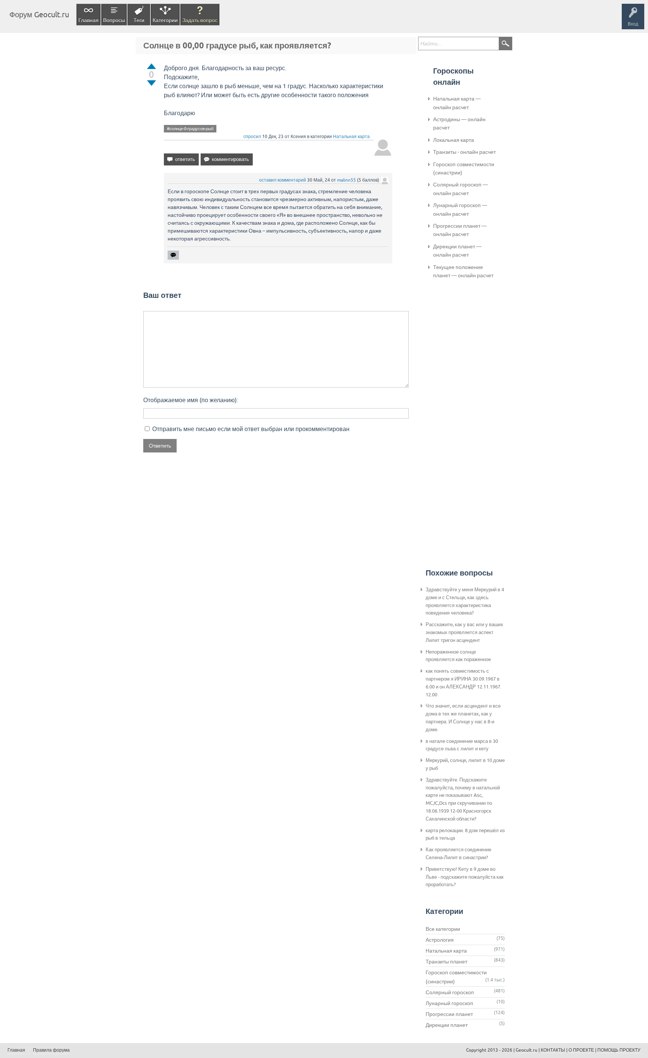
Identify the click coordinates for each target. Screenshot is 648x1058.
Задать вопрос (200, 20)
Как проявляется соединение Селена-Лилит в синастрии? (458, 853)
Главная (88, 20)
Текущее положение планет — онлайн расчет (463, 271)
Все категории (443, 929)
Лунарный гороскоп (449, 1003)
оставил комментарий (282, 180)
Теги (139, 20)
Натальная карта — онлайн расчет (457, 103)
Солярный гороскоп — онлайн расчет (460, 189)
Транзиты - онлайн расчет (464, 152)
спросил (252, 136)
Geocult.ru (526, 1050)
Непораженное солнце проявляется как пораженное (458, 656)
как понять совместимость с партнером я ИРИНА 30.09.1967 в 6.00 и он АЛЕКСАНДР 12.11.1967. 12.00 (463, 682)
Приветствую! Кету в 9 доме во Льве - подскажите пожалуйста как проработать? (465, 877)
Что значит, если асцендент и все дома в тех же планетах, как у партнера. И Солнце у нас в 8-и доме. (463, 717)
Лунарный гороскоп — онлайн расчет (460, 209)
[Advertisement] (463, 409)
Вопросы (114, 20)
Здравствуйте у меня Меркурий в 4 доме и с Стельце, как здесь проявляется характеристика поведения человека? (465, 601)
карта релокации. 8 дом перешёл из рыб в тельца (465, 834)
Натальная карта (351, 136)
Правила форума (51, 1050)
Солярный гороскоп (450, 992)
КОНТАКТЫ (553, 1050)
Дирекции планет (447, 1025)
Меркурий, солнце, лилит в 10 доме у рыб (465, 764)
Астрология (440, 940)
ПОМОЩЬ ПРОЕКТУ (618, 1050)
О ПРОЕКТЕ (581, 1050)
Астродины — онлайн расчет (459, 123)
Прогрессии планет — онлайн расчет (460, 230)
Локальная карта (453, 140)
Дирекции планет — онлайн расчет (457, 250)
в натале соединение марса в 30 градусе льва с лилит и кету (462, 745)
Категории (165, 20)
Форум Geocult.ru (39, 14)
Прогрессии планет (449, 1014)
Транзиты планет (446, 962)
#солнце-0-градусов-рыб (190, 128)
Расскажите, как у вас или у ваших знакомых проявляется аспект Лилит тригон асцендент (464, 632)
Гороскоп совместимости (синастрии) (463, 168)
